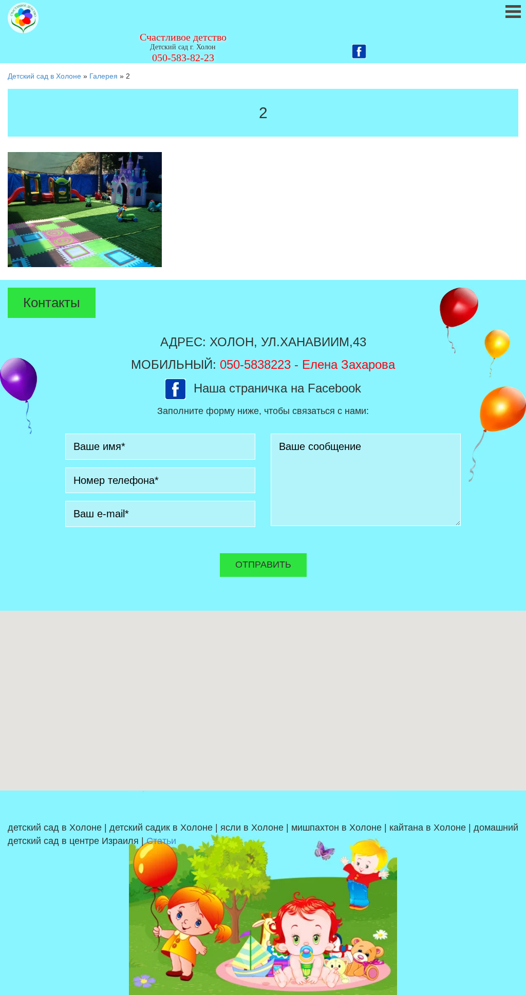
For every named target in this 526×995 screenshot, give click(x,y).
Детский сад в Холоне (44, 76)
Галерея (103, 76)
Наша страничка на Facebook (277, 388)
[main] (263, 180)
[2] (85, 209)
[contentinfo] (263, 892)
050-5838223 (255, 364)
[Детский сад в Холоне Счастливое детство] (23, 18)
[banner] (263, 31)
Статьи (161, 841)
